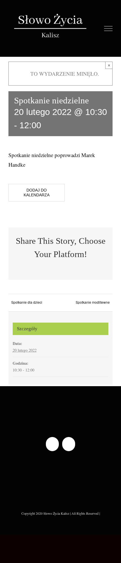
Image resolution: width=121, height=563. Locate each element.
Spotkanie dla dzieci (26, 302)
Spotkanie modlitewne (93, 302)
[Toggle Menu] (108, 28)
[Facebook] (52, 444)
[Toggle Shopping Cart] (96, 28)
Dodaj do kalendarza (37, 192)
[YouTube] (68, 444)
